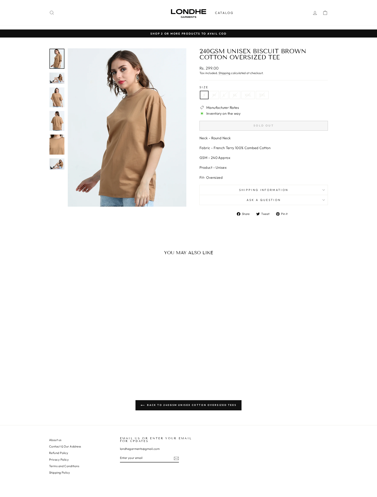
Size (203, 87)
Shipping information (263, 190)
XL (235, 95)
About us (55, 440)
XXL (248, 95)
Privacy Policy (59, 459)
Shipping (225, 73)
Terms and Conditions (64, 466)
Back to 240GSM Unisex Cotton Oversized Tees (191, 404)
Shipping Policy (59, 472)
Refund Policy (58, 453)
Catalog (224, 13)
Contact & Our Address (65, 446)
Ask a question (264, 200)
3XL (262, 95)
